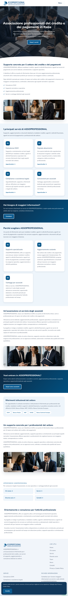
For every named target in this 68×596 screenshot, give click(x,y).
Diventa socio (54, 556)
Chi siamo (53, 550)
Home (51, 547)
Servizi (52, 553)
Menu (60, 3)
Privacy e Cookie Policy (57, 568)
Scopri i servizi (34, 42)
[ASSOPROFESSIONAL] (14, 3)
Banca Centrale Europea (43, 412)
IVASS (31, 412)
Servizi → (39, 491)
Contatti (52, 565)
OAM (8, 412)
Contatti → (40, 498)
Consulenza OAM (8, 577)
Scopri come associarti (12, 387)
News (51, 562)
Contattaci (9, 216)
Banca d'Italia (17, 412)
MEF (25, 412)
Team (51, 559)
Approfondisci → (10, 164)
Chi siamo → (9, 491)
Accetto (7, 591)
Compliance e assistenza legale (13, 580)
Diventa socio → (10, 498)
